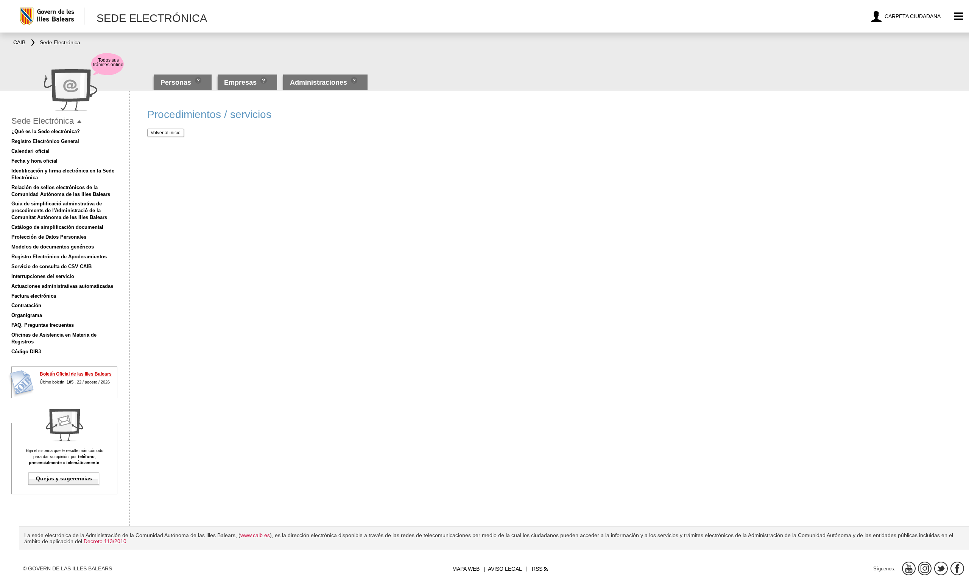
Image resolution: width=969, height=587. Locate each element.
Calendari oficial (30, 151)
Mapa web (466, 569)
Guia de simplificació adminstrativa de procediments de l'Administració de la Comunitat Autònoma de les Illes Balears (59, 210)
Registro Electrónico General (45, 141)
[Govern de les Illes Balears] (51, 16)
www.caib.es (255, 535)
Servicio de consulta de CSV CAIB (51, 266)
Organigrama (26, 315)
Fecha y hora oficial (34, 161)
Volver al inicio (166, 132)
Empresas (240, 82)
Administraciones (318, 82)
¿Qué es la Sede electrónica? (45, 131)
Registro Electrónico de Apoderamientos (59, 256)
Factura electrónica (33, 296)
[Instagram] (925, 568)
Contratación (26, 305)
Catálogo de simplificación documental (57, 227)
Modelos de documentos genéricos (52, 247)
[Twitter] (941, 568)
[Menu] (958, 16)
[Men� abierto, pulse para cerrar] (79, 121)
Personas (176, 82)
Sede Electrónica (42, 121)
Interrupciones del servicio (42, 276)
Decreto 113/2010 (105, 541)
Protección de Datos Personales (48, 237)
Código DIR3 (26, 351)
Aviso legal (505, 569)
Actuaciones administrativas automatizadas (62, 286)
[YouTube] (909, 568)
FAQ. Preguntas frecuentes (42, 325)
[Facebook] (957, 568)
